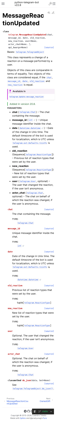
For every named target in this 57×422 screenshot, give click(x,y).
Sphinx (23, 418)
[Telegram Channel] (25, 411)
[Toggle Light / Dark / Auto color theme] (50, 3)
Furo (45, 418)
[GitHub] (28, 411)
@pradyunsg (35, 418)
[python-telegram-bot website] (32, 411)
